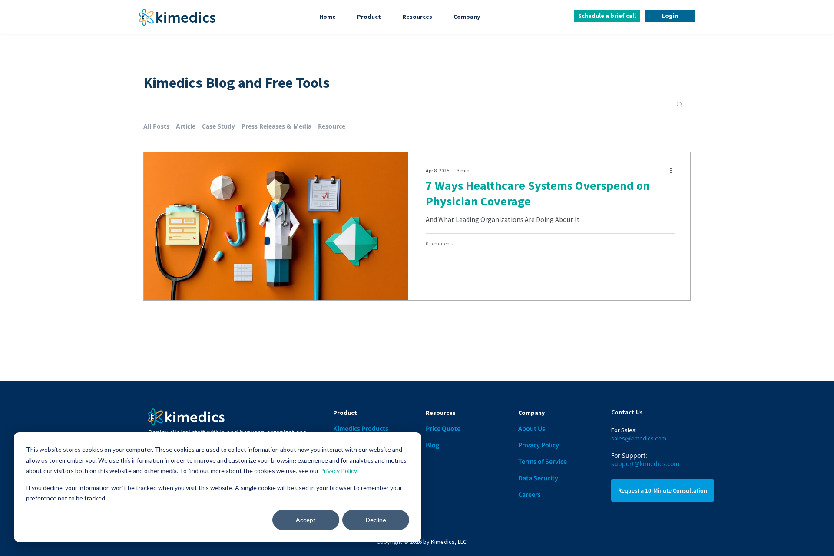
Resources (417, 16)
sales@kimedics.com (638, 438)
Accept (306, 519)
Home (327, 16)
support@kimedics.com (645, 464)
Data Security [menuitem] (538, 477)
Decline (376, 519)
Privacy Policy (338, 470)
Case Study (218, 126)
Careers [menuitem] (529, 494)
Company (466, 16)
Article (185, 126)
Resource (331, 126)
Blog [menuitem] (432, 444)
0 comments (439, 243)
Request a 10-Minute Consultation (662, 490)
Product (369, 16)
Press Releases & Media (276, 126)
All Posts (156, 126)
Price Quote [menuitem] (443, 428)
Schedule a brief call (607, 16)
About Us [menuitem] (531, 428)
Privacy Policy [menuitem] (538, 444)
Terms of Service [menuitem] (542, 461)
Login (670, 16)
